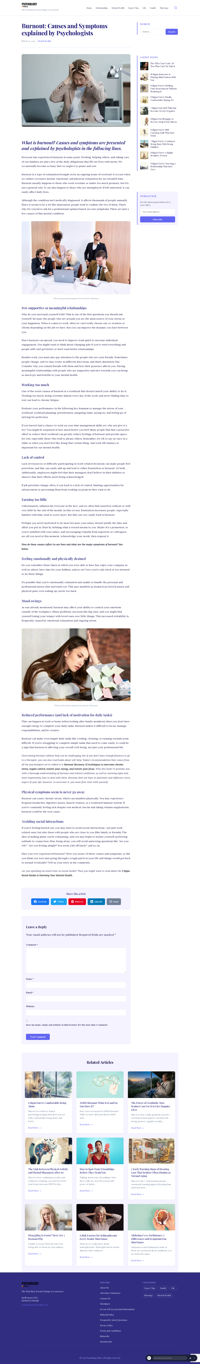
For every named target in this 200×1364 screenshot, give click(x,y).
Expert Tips (133, 8)
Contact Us (105, 1298)
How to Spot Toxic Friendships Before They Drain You (97, 1170)
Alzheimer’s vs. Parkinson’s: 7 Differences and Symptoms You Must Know (148, 1239)
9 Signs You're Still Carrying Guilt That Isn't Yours (162, 133)
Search (171, 31)
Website (30, 1006)
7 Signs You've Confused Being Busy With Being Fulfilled (162, 144)
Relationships (102, 8)
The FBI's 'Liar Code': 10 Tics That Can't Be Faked (162, 65)
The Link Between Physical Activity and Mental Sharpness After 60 (48, 1170)
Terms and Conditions (110, 1330)
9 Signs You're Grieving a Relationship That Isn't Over (163, 166)
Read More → (34, 1127)
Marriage (164, 8)
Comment (32, 944)
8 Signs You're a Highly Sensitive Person (161, 154)
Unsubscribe (106, 1341)
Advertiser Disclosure (110, 1293)
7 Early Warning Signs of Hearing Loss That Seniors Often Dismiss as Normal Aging (151, 1172)
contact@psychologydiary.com (35, 1304)
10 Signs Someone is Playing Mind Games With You (163, 77)
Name (30, 979)
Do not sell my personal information (117, 1309)
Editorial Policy (107, 1314)
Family (153, 8)
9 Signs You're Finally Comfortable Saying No (162, 98)
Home (89, 8)
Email (29, 992)
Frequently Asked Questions (113, 1320)
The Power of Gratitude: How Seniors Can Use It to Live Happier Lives (150, 1106)
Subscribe (158, 219)
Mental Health (118, 8)
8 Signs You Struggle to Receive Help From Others (163, 120)
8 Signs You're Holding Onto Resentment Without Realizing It (163, 88)
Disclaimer (105, 1303)
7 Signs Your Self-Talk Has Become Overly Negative (163, 109)
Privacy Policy (106, 1325)
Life (144, 8)
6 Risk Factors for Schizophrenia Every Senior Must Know (98, 1237)
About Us (104, 1287)
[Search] (175, 7)
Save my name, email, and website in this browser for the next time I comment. (67, 1025)
